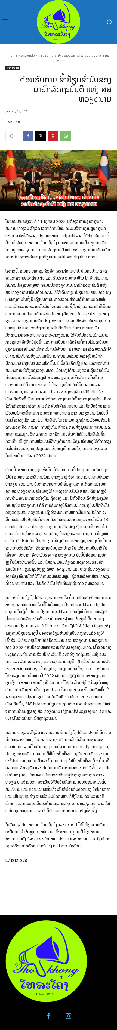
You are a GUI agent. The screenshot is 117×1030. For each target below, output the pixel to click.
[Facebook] (28, 136)
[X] (40, 136)
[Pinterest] (53, 136)
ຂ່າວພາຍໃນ (28, 55)
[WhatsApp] (65, 136)
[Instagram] (68, 1016)
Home (12, 55)
